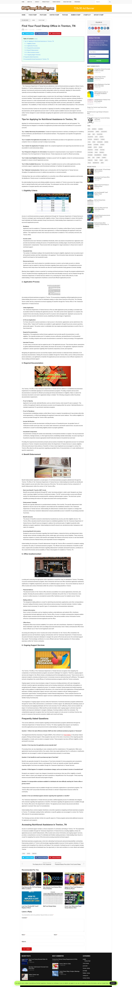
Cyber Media (77, 1)
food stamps (67, 735)
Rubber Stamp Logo (34, 974)
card (89, 134)
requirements (98, 155)
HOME (23, 15)
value (89, 162)
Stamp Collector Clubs (65, 963)
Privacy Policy (45, 1)
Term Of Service (56, 1)
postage (65, 15)
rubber (105, 155)
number (90, 147)
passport (90, 149)
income (106, 142)
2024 (89, 129)
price (96, 152)
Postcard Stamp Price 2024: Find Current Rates (68, 864)
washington (96, 162)
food (23, 853)
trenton (34, 853)
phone (96, 149)
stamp (98, 157)
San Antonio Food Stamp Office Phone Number (52, 888)
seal (89, 157)
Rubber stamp (75, 15)
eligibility (96, 139)
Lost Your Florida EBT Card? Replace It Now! (30, 907)
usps (106, 160)
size (93, 157)
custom (90, 139)
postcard (43, 15)
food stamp (33, 15)
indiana (89, 144)
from (94, 142)
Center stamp (54, 15)
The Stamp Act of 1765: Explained (42, 864)
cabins (97, 131)
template (90, 160)
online (100, 147)
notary (102, 144)
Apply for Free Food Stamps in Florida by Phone (73, 888)
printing (102, 152)
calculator (103, 131)
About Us (29, 1)
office (28, 853)
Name (23, 934)
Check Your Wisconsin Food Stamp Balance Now (73, 907)
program (90, 155)
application (90, 131)
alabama (100, 129)
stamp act (87, 15)
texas (96, 160)
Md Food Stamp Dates (49, 906)
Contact (37, 1)
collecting (99, 134)
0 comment (39, 29)
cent (94, 134)
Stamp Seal (87, 961)
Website (24, 941)
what (102, 162)
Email (55, 934)
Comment (24, 917)
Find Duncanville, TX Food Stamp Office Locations (31, 888)
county (101, 136)
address (94, 129)
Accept (113, 983)
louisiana (96, 144)
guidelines (99, 142)
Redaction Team (67, 1)
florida (102, 139)
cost (96, 136)
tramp (101, 160)
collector (90, 136)
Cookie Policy (105, 983)
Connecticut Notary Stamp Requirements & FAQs (64, 959)
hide (36, 38)
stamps (104, 157)
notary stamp (98, 15)
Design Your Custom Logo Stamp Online (97, 107)
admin (26, 29)
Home (23, 1)
